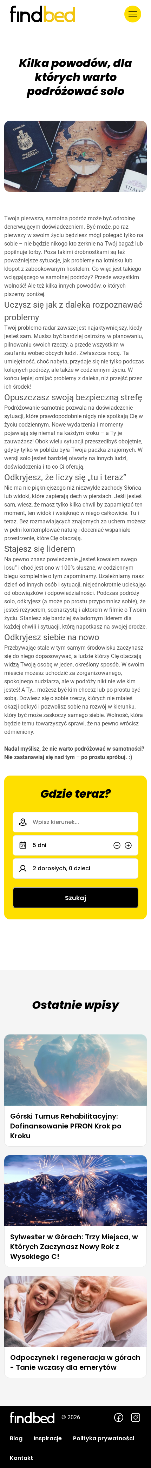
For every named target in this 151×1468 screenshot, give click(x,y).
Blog (16, 1438)
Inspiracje (48, 1438)
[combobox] (75, 822)
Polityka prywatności (103, 1438)
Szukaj (75, 897)
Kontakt (21, 1458)
